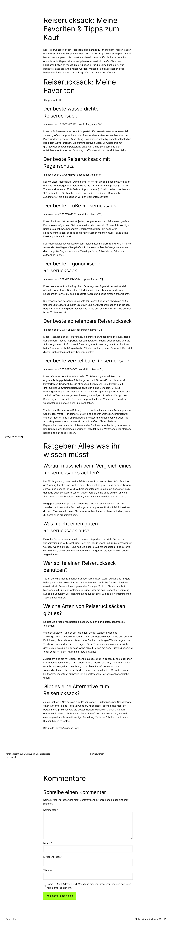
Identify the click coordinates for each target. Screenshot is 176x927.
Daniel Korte (12, 919)
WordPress (164, 919)
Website (47, 870)
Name (47, 843)
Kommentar (50, 809)
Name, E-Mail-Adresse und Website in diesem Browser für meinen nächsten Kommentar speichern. (89, 886)
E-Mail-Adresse (53, 856)
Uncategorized (43, 754)
